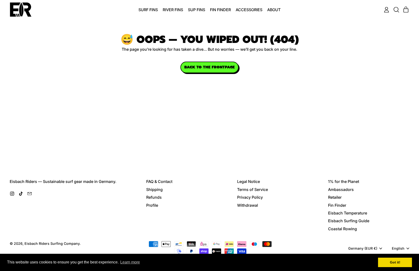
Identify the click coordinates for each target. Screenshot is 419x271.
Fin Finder (220, 9)
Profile (152, 205)
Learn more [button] (130, 262)
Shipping (154, 189)
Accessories (249, 9)
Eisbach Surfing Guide (348, 220)
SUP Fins (196, 9)
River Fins (173, 9)
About (274, 9)
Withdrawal (247, 205)
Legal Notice (248, 181)
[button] (396, 9)
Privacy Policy (250, 197)
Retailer (335, 197)
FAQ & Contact (159, 181)
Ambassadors (341, 189)
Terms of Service (252, 189)
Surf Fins (148, 9)
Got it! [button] (395, 262)
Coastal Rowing (342, 228)
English (398, 248)
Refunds (154, 197)
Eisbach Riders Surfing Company (52, 243)
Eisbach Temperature (347, 213)
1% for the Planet (343, 181)
